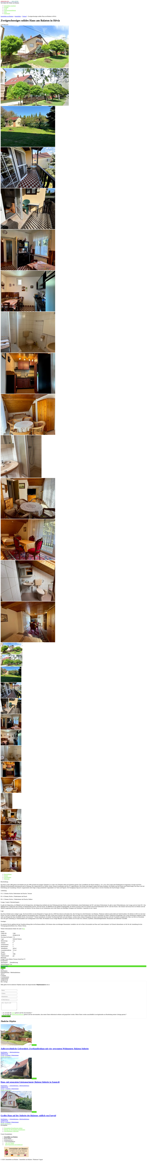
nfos (24, 928)
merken (3, 968)
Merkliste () (4, 966)
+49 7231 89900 (9, 1143)
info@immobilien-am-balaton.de (14, 1144)
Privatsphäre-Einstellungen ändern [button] (13, 1128)
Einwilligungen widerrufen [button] (11, 1131)
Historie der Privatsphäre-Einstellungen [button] (14, 1129)
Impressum (7, 13)
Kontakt (6, 7)
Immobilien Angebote (10, 6)
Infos (5, 12)
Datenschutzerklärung (10, 10)
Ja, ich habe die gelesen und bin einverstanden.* (17, 1013)
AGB (5, 9)
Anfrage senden (6, 1016)
